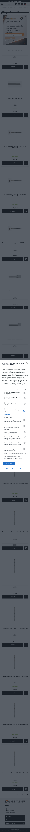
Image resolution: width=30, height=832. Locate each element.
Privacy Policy (23, 468)
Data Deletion (7, 468)
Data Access (15, 468)
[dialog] (15, 416)
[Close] (27, 363)
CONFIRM (9, 463)
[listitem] (15, 390)
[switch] (24, 393)
